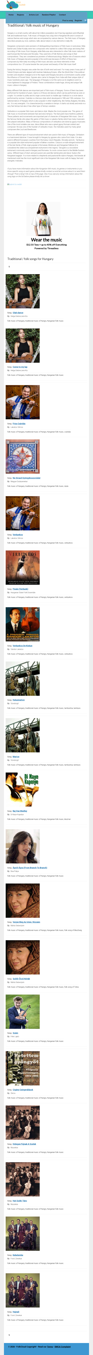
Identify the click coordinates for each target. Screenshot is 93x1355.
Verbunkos (18, 534)
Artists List (34, 15)
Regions (20, 15)
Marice (16, 756)
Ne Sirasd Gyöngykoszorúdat (26, 478)
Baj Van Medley (20, 811)
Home (11, 15)
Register (78, 20)
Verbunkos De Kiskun (22, 646)
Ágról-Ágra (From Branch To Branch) (30, 868)
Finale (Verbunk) (20, 589)
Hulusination (19, 700)
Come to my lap (20, 367)
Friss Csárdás (19, 423)
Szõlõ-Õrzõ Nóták (21, 979)
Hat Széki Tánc (20, 1201)
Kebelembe (18, 1255)
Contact (62, 15)
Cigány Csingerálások (23, 1089)
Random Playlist (49, 15)
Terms (50, 1347)
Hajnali (16, 1312)
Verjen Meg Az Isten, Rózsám (26, 922)
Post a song (67, 20)
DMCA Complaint (63, 1347)
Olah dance (18, 312)
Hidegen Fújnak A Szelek (24, 1144)
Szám (15, 1033)
